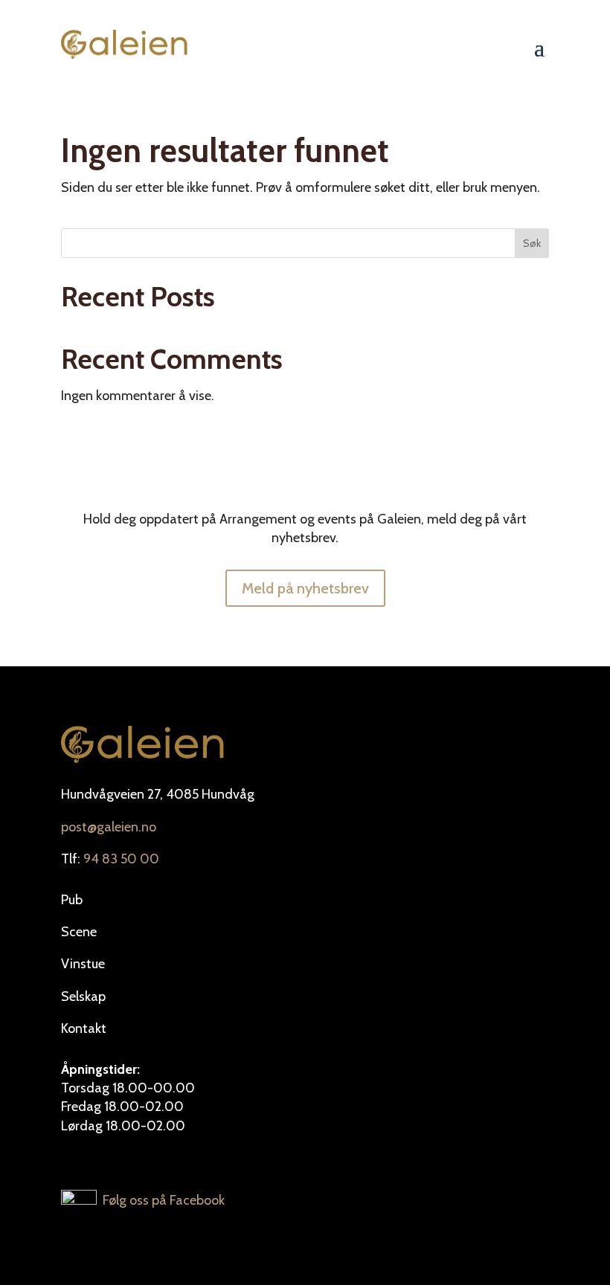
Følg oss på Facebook (161, 1200)
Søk (532, 243)
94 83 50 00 (121, 859)
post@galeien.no (108, 827)
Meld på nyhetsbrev (305, 588)
